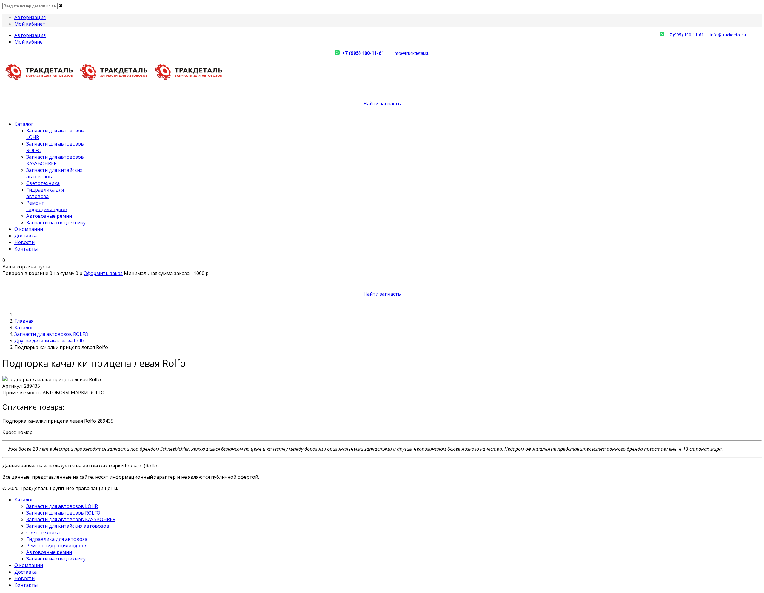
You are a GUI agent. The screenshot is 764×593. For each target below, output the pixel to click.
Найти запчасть (382, 103)
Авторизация (30, 17)
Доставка (25, 235)
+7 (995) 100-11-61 (685, 35)
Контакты (26, 248)
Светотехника (43, 183)
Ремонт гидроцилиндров (46, 206)
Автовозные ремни (49, 216)
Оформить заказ (103, 273)
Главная (23, 321)
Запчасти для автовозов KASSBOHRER (55, 160)
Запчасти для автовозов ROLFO (51, 334)
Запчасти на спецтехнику (56, 222)
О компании (28, 229)
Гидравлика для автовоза (45, 193)
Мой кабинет (29, 24)
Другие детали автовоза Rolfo (50, 340)
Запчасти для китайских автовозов (67, 526)
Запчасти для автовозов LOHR (62, 506)
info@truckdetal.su (728, 35)
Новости (24, 242)
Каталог (23, 124)
